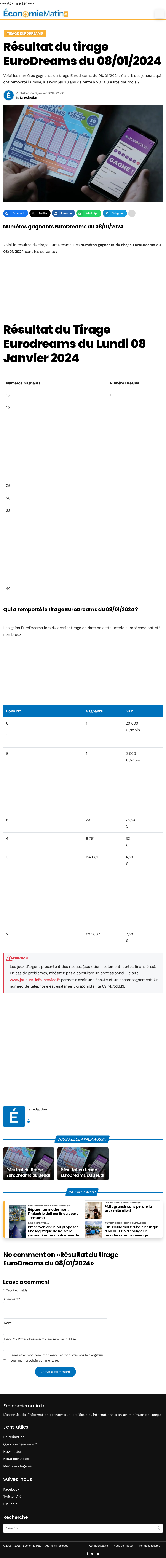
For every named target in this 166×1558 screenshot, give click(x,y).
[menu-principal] (159, 13)
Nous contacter (16, 1459)
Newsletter (12, 1452)
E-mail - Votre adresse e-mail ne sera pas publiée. (40, 1339)
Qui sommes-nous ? (20, 1444)
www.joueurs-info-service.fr (35, 979)
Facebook (11, 1489)
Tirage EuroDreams (25, 33)
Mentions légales (17, 1466)
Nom (8, 1323)
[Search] (158, 1528)
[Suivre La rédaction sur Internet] (28, 1121)
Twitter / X (12, 1496)
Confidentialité (98, 1545)
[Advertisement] (83, 287)
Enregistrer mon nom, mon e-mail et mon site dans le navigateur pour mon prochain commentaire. (56, 1357)
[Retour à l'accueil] (74, 13)
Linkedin (10, 1504)
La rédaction (37, 1109)
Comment (12, 1299)
